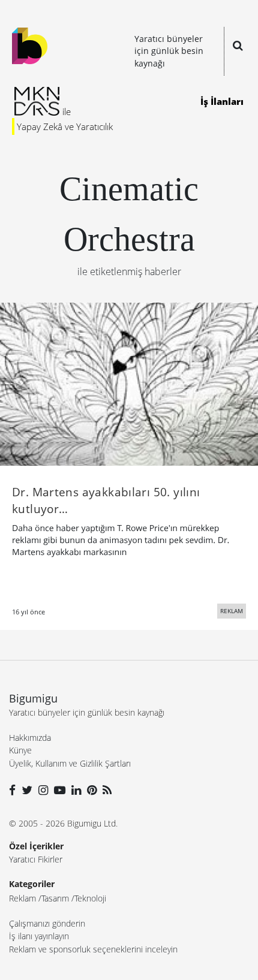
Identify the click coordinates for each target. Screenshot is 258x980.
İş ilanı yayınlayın (39, 936)
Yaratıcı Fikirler (35, 859)
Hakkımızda (30, 737)
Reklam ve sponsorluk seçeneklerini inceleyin (93, 949)
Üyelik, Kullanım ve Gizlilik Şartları (70, 763)
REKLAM (231, 611)
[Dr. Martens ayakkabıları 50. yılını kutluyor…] (129, 383)
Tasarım (55, 898)
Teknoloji (90, 898)
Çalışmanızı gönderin (47, 923)
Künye (20, 750)
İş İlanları (222, 101)
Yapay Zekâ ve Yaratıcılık (65, 126)
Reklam (22, 898)
